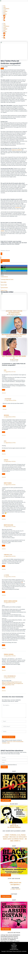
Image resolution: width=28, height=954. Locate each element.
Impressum (14, 948)
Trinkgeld (5, 11)
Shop (4, 12)
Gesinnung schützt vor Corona (7, 279)
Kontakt (5, 14)
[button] (3, 265)
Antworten (4, 392)
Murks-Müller (3, 282)
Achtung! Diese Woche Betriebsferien (10, 935)
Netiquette (14, 946)
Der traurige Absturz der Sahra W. (9, 938)
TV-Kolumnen (6, 8)
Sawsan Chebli (4, 285)
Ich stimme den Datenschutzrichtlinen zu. (9, 764)
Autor (4, 7)
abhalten (2, 230)
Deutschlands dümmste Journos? (14, 334)
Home (14, 943)
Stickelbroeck (18, 207)
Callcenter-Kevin (4, 276)
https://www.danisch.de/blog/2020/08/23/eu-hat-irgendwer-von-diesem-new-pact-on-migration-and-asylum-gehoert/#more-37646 (12, 683)
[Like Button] (2, 68)
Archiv (4, 10)
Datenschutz (14, 945)
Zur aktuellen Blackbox (14, 827)
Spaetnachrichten (4, 287)
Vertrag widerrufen (14, 949)
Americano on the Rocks (17, 149)
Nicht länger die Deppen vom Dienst (10, 941)
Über (4, 5)
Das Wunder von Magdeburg (8, 939)
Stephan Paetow (4, 290)
